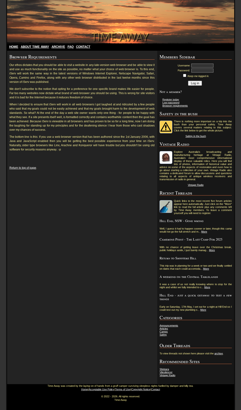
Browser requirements (175, 105)
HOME (13, 47)
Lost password (170, 102)
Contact (155, 389)
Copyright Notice (140, 389)
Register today (170, 99)
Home (84, 389)
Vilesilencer (166, 372)
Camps (164, 331)
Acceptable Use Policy (101, 389)
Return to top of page (22, 167)
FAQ (71, 47)
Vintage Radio (196, 185)
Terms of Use (123, 389)
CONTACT (83, 47)
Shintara (164, 369)
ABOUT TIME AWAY (35, 47)
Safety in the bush (195, 136)
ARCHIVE (58, 47)
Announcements (169, 325)
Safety (163, 334)
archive (218, 353)
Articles (164, 328)
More (204, 231)
